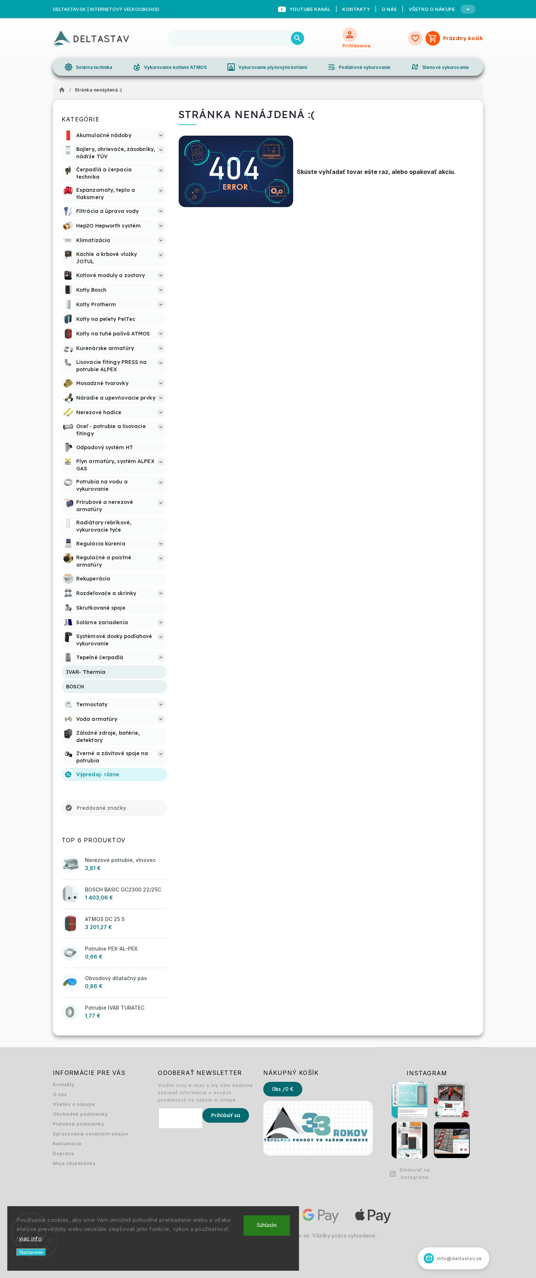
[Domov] (63, 90)
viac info (30, 1238)
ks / (283, 1089)
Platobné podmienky (78, 1124)
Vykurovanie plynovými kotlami (267, 67)
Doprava (63, 1153)
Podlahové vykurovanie (359, 67)
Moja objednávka (74, 1163)
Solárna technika (88, 67)
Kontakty (356, 9)
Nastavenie (31, 1252)
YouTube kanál (310, 9)
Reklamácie (67, 1143)
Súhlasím (267, 1225)
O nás (389, 9)
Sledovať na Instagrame (415, 1173)
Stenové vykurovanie (440, 67)
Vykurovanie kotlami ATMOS (169, 67)
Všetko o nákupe (74, 1104)
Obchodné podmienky (80, 1114)
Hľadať (297, 38)
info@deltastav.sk (454, 1258)
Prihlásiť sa (225, 1115)
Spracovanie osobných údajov (90, 1134)
